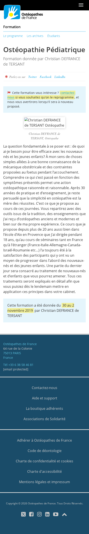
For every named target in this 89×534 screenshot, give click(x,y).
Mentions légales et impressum (44, 481)
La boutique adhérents (44, 408)
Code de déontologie (45, 450)
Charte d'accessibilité (44, 471)
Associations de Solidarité (44, 419)
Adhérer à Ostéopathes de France (44, 440)
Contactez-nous (44, 387)
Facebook (45, 77)
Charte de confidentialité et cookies (44, 461)
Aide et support (44, 398)
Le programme (13, 36)
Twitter (32, 77)
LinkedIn (59, 77)
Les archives (35, 36)
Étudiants (53, 36)
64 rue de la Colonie (17, 348)
